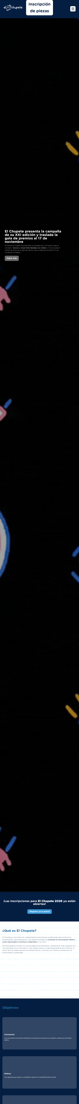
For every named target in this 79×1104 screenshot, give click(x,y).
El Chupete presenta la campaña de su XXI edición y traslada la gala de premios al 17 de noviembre (33, 237)
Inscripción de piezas (40, 7)
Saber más (12, 258)
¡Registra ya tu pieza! (39, 912)
